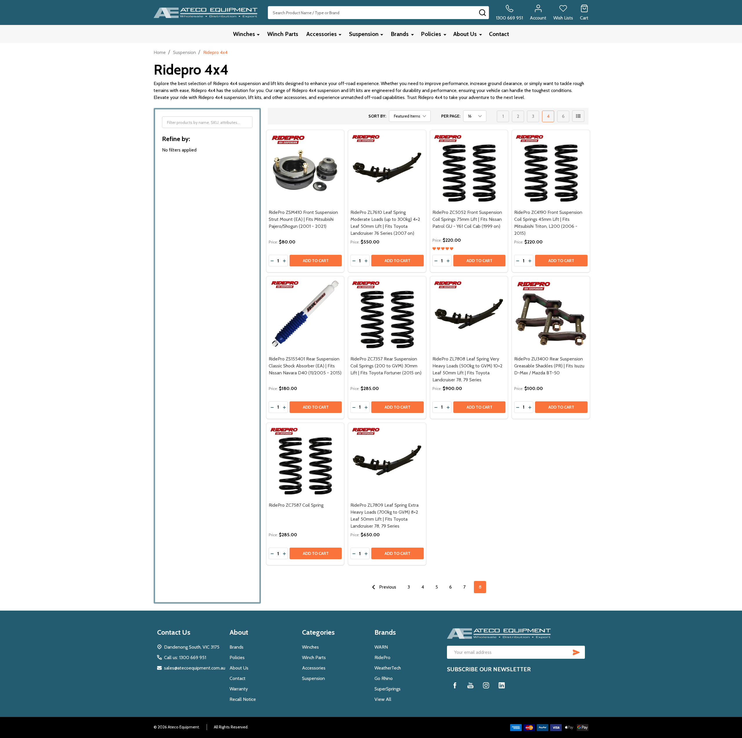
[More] (258, 34)
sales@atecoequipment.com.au (194, 668)
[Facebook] (455, 685)
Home (160, 52)
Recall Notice (243, 699)
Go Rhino (383, 678)
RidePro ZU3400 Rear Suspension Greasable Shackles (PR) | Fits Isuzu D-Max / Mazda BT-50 (549, 366)
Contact (499, 33)
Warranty (239, 689)
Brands (400, 33)
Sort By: (377, 116)
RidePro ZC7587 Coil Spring (296, 505)
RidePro (382, 657)
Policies (431, 33)
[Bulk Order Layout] (578, 116)
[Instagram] (486, 685)
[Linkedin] (502, 685)
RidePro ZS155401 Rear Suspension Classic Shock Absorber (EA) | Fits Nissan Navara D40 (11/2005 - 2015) (305, 366)
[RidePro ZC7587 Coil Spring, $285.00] (305, 462)
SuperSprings (387, 689)
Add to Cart (316, 260)
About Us (465, 33)
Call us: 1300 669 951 (185, 657)
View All (382, 699)
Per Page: (450, 116)
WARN (381, 647)
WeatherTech (387, 668)
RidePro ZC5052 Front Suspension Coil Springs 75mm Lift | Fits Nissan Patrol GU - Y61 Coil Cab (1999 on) (467, 219)
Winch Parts (282, 33)
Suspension (364, 33)
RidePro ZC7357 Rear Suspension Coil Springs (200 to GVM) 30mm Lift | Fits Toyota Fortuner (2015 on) (385, 366)
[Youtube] (470, 685)
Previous (387, 587)
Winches (244, 33)
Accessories (321, 33)
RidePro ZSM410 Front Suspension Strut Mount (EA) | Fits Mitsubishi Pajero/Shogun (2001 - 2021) (303, 219)
